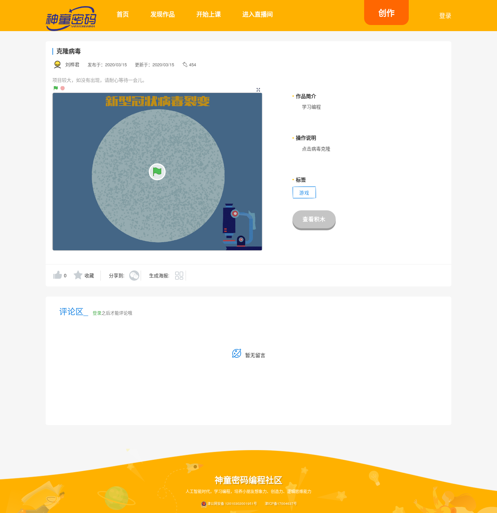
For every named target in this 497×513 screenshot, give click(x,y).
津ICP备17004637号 (281, 503)
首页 (123, 14)
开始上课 (208, 14)
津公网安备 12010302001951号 (232, 503)
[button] (258, 88)
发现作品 (162, 14)
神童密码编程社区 (248, 480)
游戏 (304, 192)
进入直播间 (257, 14)
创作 (386, 12)
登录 (445, 15)
